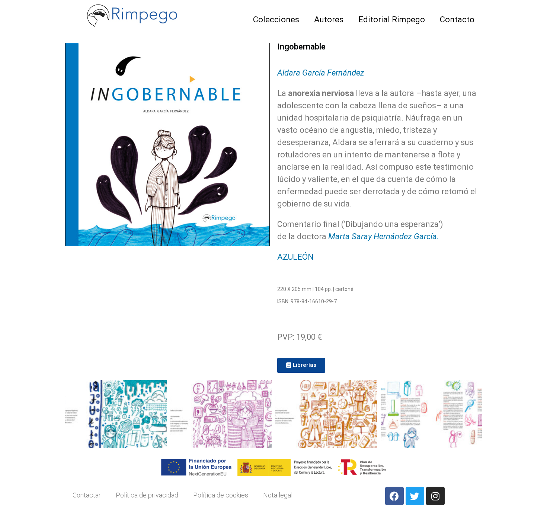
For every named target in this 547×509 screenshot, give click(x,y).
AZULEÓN (295, 257)
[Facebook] (394, 496)
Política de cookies (220, 495)
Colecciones (276, 19)
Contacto (457, 19)
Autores (328, 19)
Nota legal (277, 495)
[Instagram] (435, 496)
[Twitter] (415, 496)
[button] (301, 365)
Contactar (87, 495)
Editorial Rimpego (391, 19)
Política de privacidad (147, 495)
